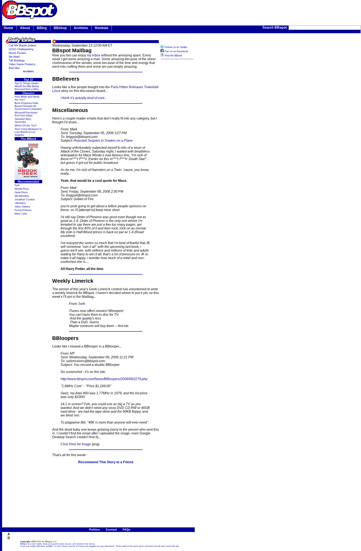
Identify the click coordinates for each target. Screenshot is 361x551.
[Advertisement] (134, 9)
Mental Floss (22, 188)
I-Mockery (20, 203)
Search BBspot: (275, 27)
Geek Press (21, 192)
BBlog (42, 28)
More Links (21, 213)
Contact (111, 529)
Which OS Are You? (26, 125)
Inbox (96, 55)
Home (8, 28)
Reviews (101, 28)
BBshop (60, 28)
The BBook (28, 138)
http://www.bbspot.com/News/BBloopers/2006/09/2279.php (104, 379)
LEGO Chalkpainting (21, 49)
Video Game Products (22, 64)
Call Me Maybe (18, 45)
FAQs (126, 529)
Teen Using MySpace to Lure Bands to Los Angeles (28, 132)
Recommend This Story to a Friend (105, 462)
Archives (81, 28)
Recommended (28, 181)
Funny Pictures (23, 210)
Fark (17, 185)
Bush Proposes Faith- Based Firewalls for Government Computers (28, 106)
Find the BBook (173, 55)
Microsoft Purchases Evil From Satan (26, 114)
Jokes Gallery (22, 206)
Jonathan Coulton (25, 199)
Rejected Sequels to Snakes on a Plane (103, 140)
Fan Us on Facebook (176, 51)
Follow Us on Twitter (176, 47)
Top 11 (28, 79)
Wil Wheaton (22, 196)
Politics (94, 529)
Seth (81, 303)
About (25, 28)
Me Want (14, 56)
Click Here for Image (76, 444)
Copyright (25, 541)
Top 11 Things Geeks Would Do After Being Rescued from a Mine (27, 86)
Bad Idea (14, 68)
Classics (28, 93)
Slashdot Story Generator (23, 120)
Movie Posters (17, 53)
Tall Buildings (17, 60)
